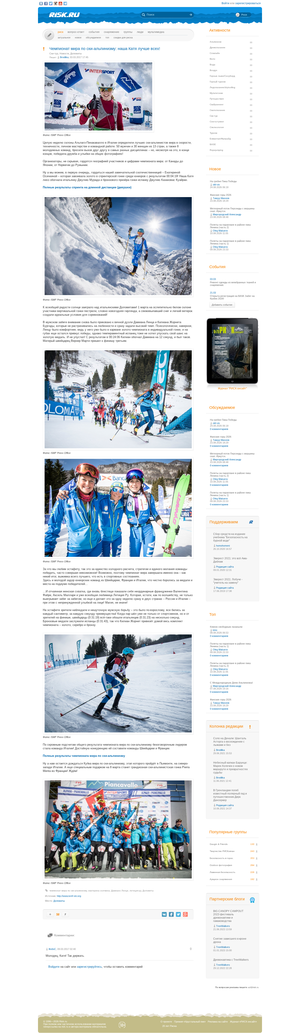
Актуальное (64, 37)
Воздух (213, 70)
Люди (140, 32)
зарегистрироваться (248, 3)
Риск (60, 32)
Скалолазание (217, 110)
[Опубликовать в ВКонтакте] (164, 914)
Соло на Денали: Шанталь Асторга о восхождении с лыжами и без (229, 741)
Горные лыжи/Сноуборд (222, 76)
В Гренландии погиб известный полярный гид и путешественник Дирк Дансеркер (230, 795)
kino (215, 630)
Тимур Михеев (221, 198)
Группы (128, 32)
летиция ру (135, 890)
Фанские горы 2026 (220, 195)
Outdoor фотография (221, 865)
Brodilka (64, 57)
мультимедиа (156, 32)
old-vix (216, 184)
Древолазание (217, 47)
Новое (78, 37)
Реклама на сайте (218, 1021)
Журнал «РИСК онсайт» (243, 1021)
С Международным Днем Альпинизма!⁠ (231, 682)
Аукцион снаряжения (221, 879)
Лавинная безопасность (222, 872)
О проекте (166, 1021)
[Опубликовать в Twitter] (178, 914)
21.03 (213, 292)
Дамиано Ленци (119, 890)
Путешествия (217, 99)
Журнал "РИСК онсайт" (232, 388)
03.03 (213, 279)
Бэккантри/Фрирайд (220, 138)
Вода (212, 64)
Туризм (213, 133)
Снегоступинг (217, 121)
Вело (212, 59)
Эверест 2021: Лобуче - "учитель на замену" (227, 581)
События (94, 32)
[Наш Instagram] (55, 3)
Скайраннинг (217, 104)
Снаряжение (111, 32)
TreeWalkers (223, 926)
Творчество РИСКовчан (222, 851)
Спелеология (217, 127)
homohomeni (223, 545)
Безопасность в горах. (221, 858)
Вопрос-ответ (76, 32)
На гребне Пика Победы (223, 181)
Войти (225, 3)
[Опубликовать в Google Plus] (185, 914)
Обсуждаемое (93, 37)
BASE (213, 144)
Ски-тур (53, 53)
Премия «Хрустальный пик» (190, 1021)
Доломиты (76, 53)
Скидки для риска (123, 37)
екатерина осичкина (99, 890)
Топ (107, 37)
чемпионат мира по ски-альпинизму (68, 890)
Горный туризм (218, 81)
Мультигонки (216, 93)
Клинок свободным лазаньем (226, 626)
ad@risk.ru (253, 987)
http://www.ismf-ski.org (69, 896)
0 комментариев (219, 429)
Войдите (54, 966)
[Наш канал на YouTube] (60, 3)
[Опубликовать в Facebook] (171, 914)
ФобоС (52, 949)
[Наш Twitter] (50, 3)
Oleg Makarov (220, 230)
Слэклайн (215, 53)
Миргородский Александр (227, 214)
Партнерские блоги (227, 899)
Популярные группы (228, 832)
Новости (64, 53)
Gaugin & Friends (219, 844)
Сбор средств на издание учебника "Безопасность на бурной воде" (230, 537)
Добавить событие (222, 304)
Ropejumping (216, 150)
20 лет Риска (169, 1026)
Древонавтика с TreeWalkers (231, 959)
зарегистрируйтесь (89, 966)
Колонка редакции (226, 726)
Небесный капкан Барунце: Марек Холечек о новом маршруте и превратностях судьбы (230, 767)
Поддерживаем (224, 522)
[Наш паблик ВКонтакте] (41, 3)
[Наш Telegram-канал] (65, 3)
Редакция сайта (225, 566)
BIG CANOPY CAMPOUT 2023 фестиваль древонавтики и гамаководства (228, 916)
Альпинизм (215, 42)
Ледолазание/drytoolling (222, 87)
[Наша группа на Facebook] (46, 3)
